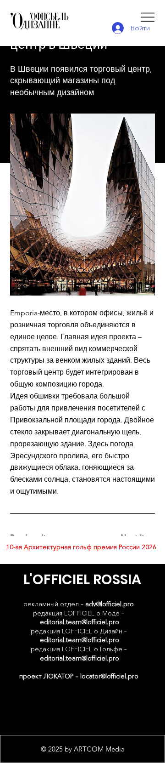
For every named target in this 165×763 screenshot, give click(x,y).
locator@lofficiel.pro (109, 676)
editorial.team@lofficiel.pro (79, 622)
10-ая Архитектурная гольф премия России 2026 (81, 547)
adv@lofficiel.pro (109, 604)
